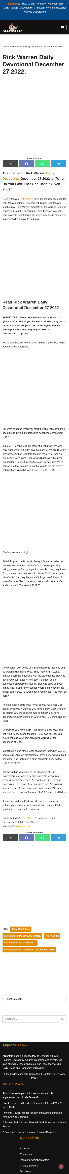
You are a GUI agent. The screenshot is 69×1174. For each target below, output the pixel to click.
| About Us (35, 1074)
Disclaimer (26, 1171)
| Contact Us (48, 1074)
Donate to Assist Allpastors (34, 1159)
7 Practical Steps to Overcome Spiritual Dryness (29, 1132)
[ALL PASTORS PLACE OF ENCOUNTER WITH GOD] (13, 27)
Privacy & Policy (29, 1165)
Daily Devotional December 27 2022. (22, 936)
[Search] (62, 1018)
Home (6, 46)
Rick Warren (26, 198)
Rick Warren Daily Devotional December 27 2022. (29, 950)
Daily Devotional (21, 929)
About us (25, 1148)
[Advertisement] (34, 119)
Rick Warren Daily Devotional (20, 943)
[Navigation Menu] (62, 27)
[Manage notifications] (61, 1166)
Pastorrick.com (22, 826)
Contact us (26, 1154)
